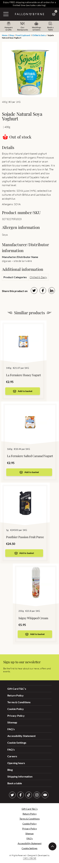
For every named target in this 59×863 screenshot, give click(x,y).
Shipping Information (19, 776)
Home (4, 35)
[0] (54, 14)
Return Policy (15, 695)
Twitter (12, 795)
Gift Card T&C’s (16, 688)
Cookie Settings (16, 742)
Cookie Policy (15, 708)
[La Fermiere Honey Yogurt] (23, 336)
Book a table (14, 783)
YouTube (45, 795)
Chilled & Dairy (39, 35)
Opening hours (16, 763)
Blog (10, 769)
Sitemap (12, 722)
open (6, 14)
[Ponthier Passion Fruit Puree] (25, 499)
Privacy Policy (16, 715)
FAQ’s (11, 729)
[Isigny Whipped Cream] (36, 579)
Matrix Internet (29, 858)
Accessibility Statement (21, 735)
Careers (12, 756)
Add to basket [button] (25, 391)
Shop (11, 35)
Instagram (37, 795)
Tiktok (28, 795)
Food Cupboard (23, 35)
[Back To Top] (52, 846)
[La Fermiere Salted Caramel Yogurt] (30, 417)
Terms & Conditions (19, 702)
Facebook (20, 795)
